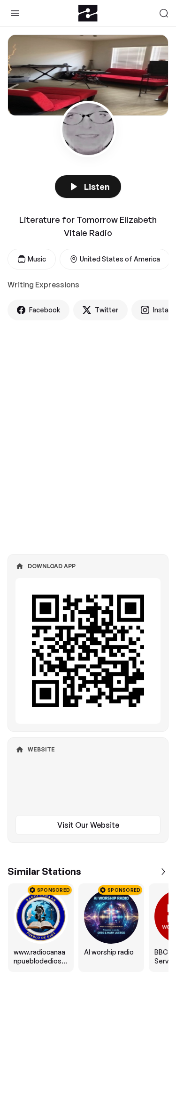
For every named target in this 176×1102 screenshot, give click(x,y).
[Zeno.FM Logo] (88, 13)
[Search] (163, 13)
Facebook (44, 310)
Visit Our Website (88, 825)
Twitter (106, 310)
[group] (88, 927)
